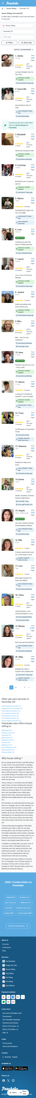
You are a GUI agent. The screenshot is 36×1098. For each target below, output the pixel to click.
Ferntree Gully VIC (8, 752)
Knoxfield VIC (6, 735)
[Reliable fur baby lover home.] (18, 459)
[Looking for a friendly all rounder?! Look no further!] (18, 394)
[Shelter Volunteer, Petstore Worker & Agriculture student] (18, 491)
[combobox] (18, 26)
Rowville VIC (6, 743)
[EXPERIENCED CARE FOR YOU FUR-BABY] (18, 210)
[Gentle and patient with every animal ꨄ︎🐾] (18, 303)
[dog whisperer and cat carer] (18, 102)
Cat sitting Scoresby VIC (10, 716)
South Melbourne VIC (9, 747)
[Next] (29, 687)
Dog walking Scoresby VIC (11, 711)
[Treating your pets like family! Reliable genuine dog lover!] (18, 241)
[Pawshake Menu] (2, 3)
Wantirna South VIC (8, 733)
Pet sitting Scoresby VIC (10, 718)
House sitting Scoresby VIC (11, 721)
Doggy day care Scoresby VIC (12, 708)
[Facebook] (4, 1081)
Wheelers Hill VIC (8, 740)
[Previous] (7, 687)
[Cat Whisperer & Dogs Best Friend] (18, 426)
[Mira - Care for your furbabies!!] (18, 333)
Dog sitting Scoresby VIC (10, 713)
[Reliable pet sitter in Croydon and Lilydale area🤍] (18, 668)
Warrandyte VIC (7, 730)
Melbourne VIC (7, 745)
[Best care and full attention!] (18, 638)
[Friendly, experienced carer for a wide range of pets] (18, 550)
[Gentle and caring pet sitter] (18, 146)
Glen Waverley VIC (8, 750)
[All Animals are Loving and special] (18, 178)
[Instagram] (13, 1081)
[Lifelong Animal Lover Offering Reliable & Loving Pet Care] (18, 607)
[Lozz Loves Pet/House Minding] (18, 272)
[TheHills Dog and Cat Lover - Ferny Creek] (18, 364)
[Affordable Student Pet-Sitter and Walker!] (18, 577)
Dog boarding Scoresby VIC (11, 706)
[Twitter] (8, 1081)
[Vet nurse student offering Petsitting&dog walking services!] (18, 522)
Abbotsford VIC (7, 738)
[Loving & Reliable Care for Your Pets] (18, 69)
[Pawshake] (12, 3)
